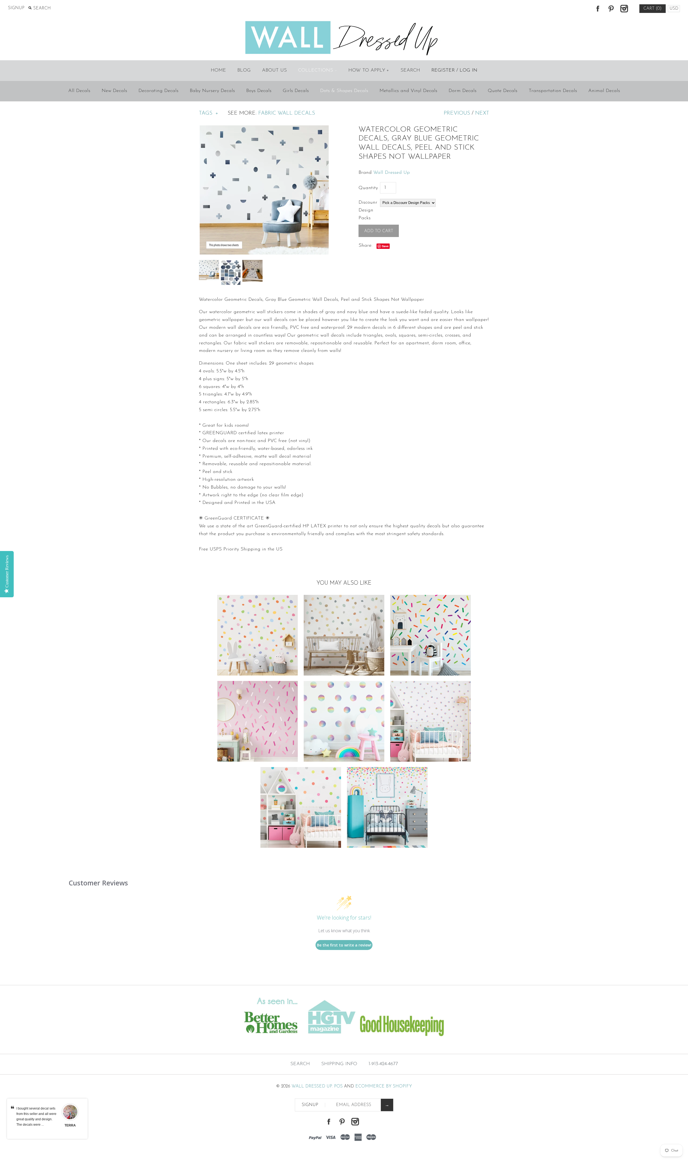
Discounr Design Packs (368, 210)
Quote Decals (502, 91)
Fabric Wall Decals (286, 113)
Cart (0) (652, 8)
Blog (244, 70)
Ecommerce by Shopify (383, 1086)
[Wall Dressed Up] (344, 21)
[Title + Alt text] (118, 1043)
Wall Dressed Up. (312, 1086)
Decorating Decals (158, 91)
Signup (16, 8)
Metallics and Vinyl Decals (408, 91)
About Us (274, 70)
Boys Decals (258, 91)
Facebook (598, 9)
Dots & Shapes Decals (344, 91)
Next (482, 113)
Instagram (624, 9)
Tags (208, 113)
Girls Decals (296, 91)
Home (218, 70)
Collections (317, 70)
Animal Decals (604, 91)
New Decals (114, 91)
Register (443, 70)
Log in (468, 70)
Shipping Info (339, 1064)
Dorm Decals (462, 91)
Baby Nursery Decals (212, 91)
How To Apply (368, 70)
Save (385, 246)
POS (338, 1086)
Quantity (368, 188)
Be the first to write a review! (344, 945)
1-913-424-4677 (383, 1064)
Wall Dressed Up (391, 172)
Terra (70, 1125)
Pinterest (611, 9)
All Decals (79, 91)
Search (410, 70)
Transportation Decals (553, 91)
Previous (457, 113)
